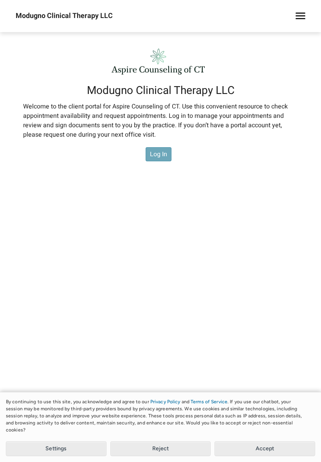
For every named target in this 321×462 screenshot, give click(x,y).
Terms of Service (209, 401)
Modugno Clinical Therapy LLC (64, 16)
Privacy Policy (165, 401)
